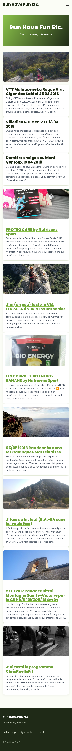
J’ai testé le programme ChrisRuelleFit (29, 669)
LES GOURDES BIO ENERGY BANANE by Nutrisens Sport (32, 378)
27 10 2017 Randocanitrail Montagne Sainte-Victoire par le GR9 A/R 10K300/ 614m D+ (35, 595)
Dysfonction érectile (32, 732)
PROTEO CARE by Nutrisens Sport (32, 232)
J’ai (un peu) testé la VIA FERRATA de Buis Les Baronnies (36, 307)
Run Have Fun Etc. (21, 4)
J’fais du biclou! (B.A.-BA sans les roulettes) (35, 521)
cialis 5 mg (9, 732)
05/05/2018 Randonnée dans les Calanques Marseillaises (34, 450)
